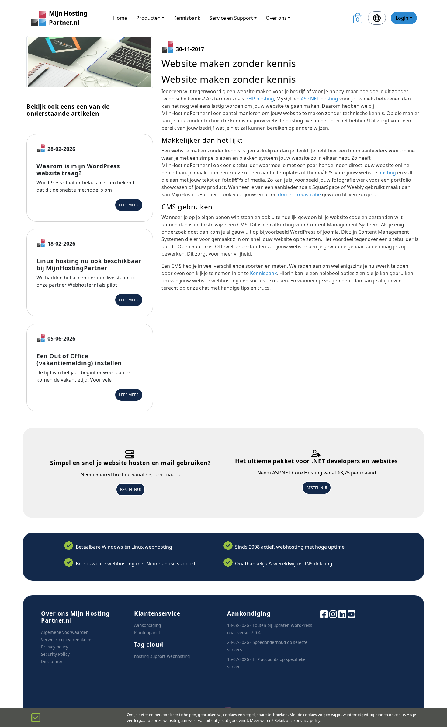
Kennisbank (186, 18)
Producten (148, 18)
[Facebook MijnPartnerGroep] (324, 614)
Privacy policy (54, 647)
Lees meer (129, 205)
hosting (387, 172)
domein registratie (299, 194)
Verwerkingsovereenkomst (67, 639)
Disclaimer (52, 661)
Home (120, 18)
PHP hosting (259, 98)
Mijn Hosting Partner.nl (68, 17)
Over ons (276, 18)
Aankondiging (147, 625)
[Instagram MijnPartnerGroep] (333, 614)
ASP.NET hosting (319, 98)
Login (402, 18)
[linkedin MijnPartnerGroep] (342, 614)
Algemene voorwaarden (64, 632)
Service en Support (231, 18)
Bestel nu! (130, 489)
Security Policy (55, 654)
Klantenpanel (147, 632)
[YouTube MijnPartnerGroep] (351, 614)
